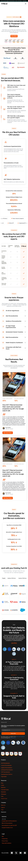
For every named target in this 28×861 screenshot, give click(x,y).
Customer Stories (5, 789)
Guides (2, 785)
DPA (3, 836)
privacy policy (12, 737)
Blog (2, 783)
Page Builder (4, 776)
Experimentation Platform (6, 774)
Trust (2, 809)
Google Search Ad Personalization (9, 820)
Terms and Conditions (6, 843)
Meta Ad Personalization (7, 823)
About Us (3, 805)
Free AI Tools (4, 798)
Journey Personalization (6, 765)
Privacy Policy (5, 840)
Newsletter (3, 791)
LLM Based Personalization (7, 769)
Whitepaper (3, 794)
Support (3, 807)
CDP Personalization (5, 772)
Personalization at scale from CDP (9, 825)
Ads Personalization (5, 763)
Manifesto (3, 787)
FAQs (2, 796)
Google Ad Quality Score (7, 827)
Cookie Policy (5, 838)
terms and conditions (20, 736)
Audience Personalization (6, 767)
